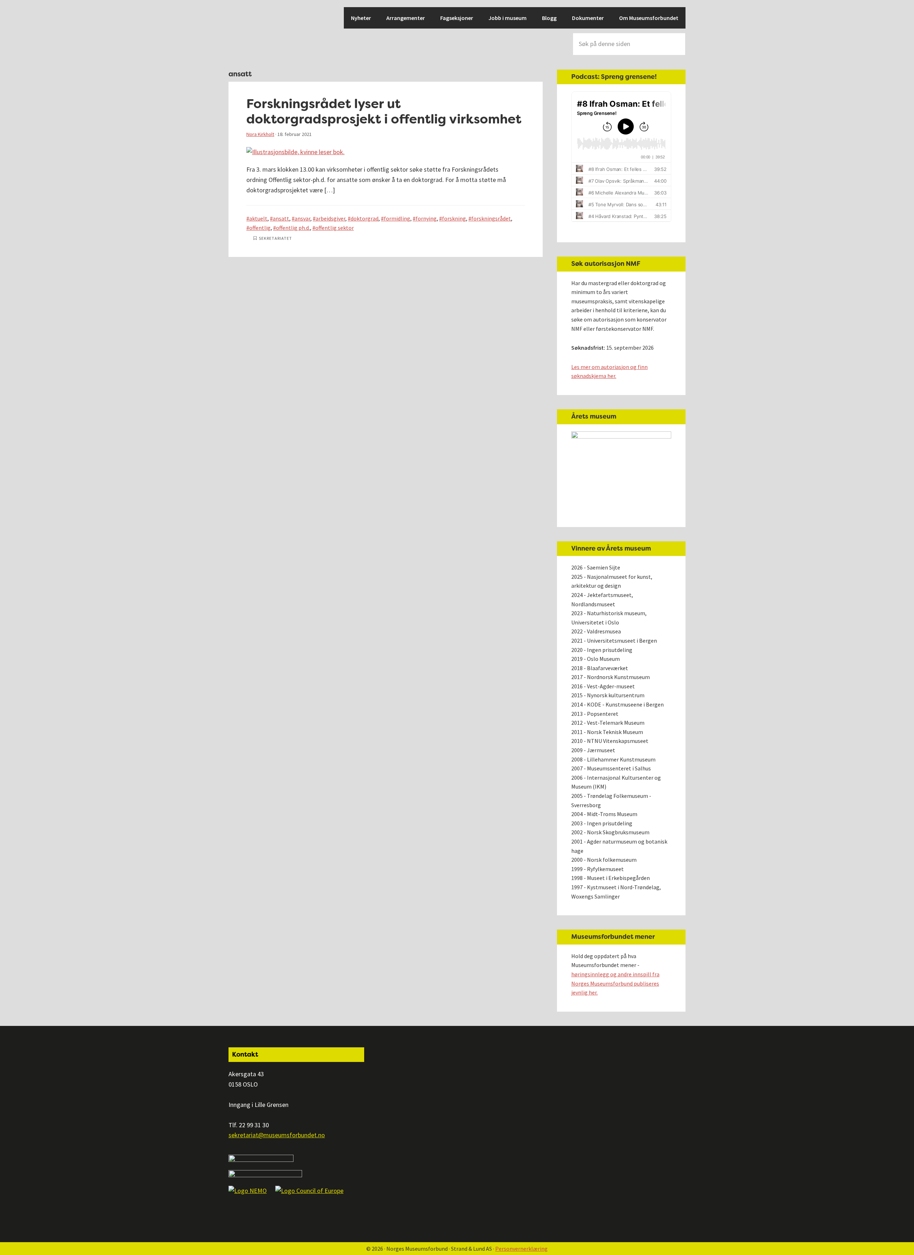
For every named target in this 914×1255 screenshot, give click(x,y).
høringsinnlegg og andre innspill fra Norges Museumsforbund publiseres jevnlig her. (615, 983)
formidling (397, 218)
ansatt (281, 218)
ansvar (302, 218)
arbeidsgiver (330, 218)
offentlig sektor (334, 227)
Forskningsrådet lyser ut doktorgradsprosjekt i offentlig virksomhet (383, 111)
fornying (426, 218)
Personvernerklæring (521, 1248)
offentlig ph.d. (293, 227)
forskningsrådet (491, 218)
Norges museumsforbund (253, 32)
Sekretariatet (275, 238)
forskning (454, 218)
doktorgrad (364, 218)
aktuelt (258, 218)
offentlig (260, 227)
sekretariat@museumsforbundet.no (276, 1135)
